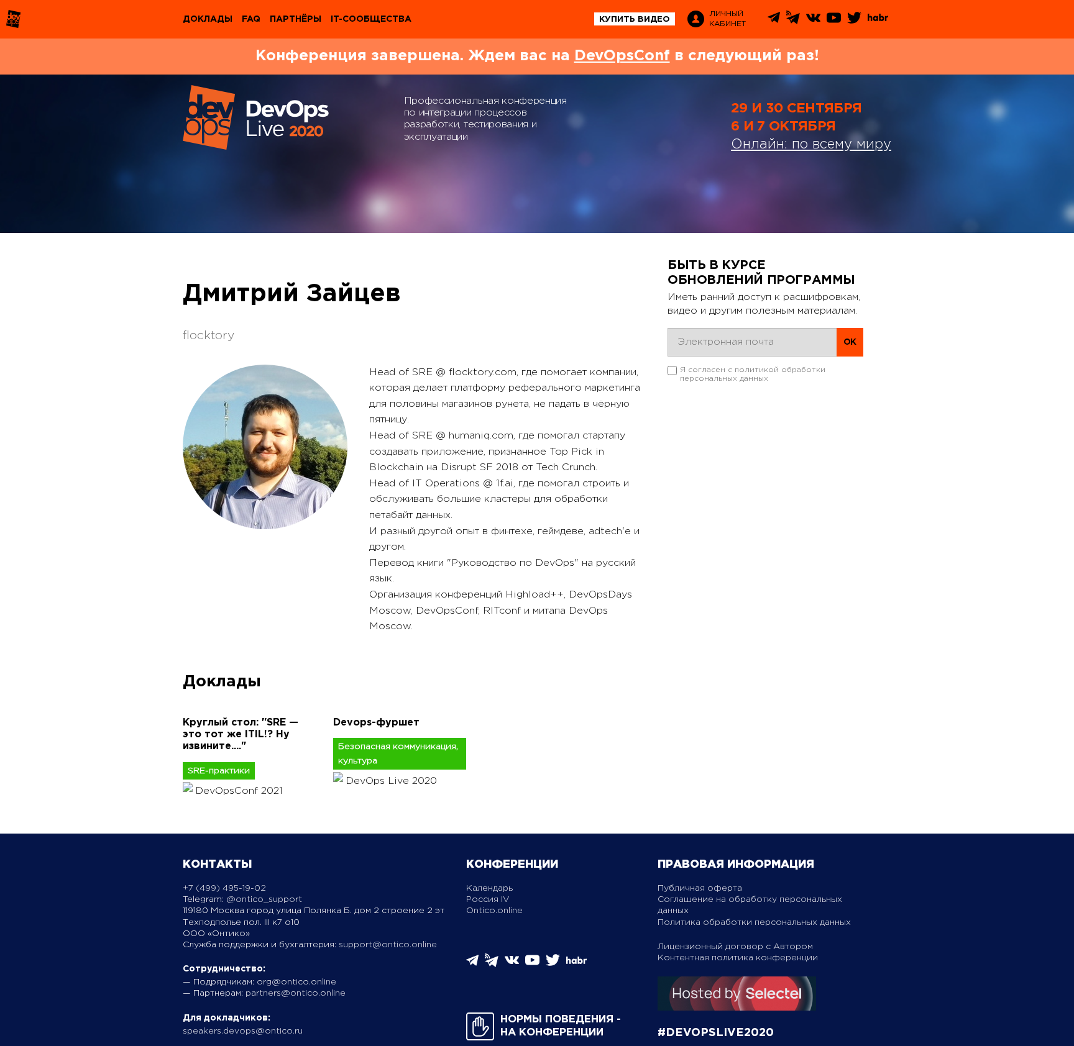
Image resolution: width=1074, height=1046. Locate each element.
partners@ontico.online (296, 993)
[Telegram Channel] (793, 21)
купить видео (634, 19)
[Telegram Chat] (774, 20)
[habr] (878, 19)
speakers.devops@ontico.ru (243, 1031)
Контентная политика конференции (738, 958)
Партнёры (295, 19)
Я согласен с (752, 374)
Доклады (207, 19)
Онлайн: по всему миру (811, 145)
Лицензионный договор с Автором (735, 946)
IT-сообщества (371, 19)
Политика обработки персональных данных (754, 922)
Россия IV (488, 899)
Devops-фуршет (376, 722)
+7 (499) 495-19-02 (224, 888)
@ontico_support (264, 899)
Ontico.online (494, 910)
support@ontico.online (388, 944)
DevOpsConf (622, 56)
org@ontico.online (296, 982)
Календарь (489, 888)
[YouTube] (834, 22)
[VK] (813, 22)
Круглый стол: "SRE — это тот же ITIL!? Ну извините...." (240, 734)
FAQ (251, 19)
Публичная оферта (700, 888)
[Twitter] (854, 22)
